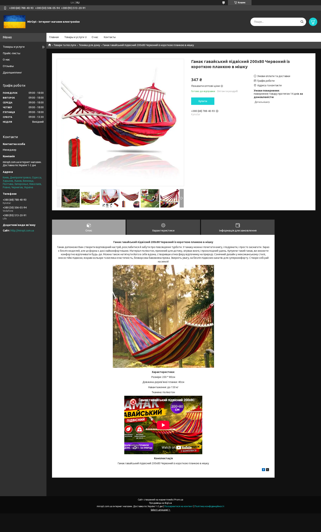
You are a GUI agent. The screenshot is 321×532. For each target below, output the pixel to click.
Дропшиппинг (12, 72)
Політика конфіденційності (209, 506)
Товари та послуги (65, 45)
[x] (267, 470)
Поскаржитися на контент (178, 506)
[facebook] (263, 470)
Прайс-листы (11, 53)
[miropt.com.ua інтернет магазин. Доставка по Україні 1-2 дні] (14, 21)
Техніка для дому (89, 45)
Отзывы (8, 66)
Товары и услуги (74, 37)
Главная (54, 37)
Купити (203, 101)
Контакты (110, 37)
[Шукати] (302, 22)
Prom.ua (178, 499)
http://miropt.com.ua (22, 230)
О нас (95, 37)
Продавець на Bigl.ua (160, 503)
